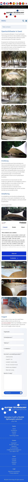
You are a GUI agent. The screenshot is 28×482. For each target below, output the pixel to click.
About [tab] (23, 227)
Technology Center (14, 435)
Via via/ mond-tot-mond (12, 364)
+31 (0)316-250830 (6, 7)
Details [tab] (14, 227)
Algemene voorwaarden (14, 471)
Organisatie (6, 331)
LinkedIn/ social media (11, 362)
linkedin (14, 464)
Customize (13, 258)
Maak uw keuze (7, 27)
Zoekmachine (9, 356)
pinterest (14, 459)
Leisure (14, 433)
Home (14, 428)
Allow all (14, 253)
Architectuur (14, 430)
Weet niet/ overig (10, 370)
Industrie (14, 432)
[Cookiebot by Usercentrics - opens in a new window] (19, 223)
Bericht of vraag (8, 373)
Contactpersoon (8, 337)
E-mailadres (7, 348)
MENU (3, 21)
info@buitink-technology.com (19, 7)
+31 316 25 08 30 (14, 448)
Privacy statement (14, 473)
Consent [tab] (5, 227)
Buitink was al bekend (11, 367)
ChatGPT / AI (9, 359)
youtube (14, 460)
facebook (14, 462)
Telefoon (6, 343)
